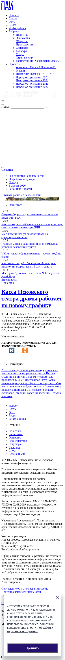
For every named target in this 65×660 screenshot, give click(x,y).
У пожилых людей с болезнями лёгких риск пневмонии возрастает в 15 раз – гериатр (28, 265)
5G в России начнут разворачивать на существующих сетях (24, 235)
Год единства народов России (27, 175)
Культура (21, 51)
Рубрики (14, 31)
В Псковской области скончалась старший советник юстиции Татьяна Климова (31, 393)
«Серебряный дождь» (22, 179)
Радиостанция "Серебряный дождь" (38, 60)
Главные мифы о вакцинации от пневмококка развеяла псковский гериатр (29, 245)
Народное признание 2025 (32, 77)
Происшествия (25, 44)
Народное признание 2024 (32, 80)
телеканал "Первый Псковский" (36, 67)
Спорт (20, 54)
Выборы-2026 (17, 185)
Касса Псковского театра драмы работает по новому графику (31, 298)
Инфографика (17, 28)
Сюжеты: (7, 169)
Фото (12, 21)
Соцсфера (22, 47)
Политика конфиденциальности (21, 591)
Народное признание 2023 (32, 83)
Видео (12, 24)
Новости (14, 15)
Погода (13, 182)
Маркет (20, 70)
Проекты (14, 64)
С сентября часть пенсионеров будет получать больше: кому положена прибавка (31, 386)
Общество (22, 41)
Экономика (23, 37)
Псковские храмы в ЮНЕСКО (35, 73)
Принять (32, 648)
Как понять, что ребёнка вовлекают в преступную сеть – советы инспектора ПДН (32, 226)
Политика (22, 34)
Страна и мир (24, 57)
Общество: (15, 204)
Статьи (13, 18)
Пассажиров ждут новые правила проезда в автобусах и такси (28, 381)
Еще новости (9, 279)
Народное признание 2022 (32, 86)
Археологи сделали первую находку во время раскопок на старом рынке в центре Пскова (29, 372)
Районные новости (20, 188)
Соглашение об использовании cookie (24, 588)
